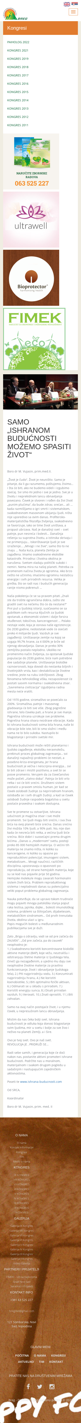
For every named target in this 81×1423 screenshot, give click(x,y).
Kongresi (21, 1152)
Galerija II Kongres (22, 1258)
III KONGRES (21, 1203)
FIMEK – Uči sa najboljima (21, 1277)
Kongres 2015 (17, 92)
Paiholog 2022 (18, 42)
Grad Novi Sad (21, 1282)
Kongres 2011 (17, 125)
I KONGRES (21, 1212)
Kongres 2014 (17, 100)
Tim (22, 1157)
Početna (22, 1355)
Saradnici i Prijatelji (21, 1286)
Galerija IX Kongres (21, 1226)
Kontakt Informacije (21, 1147)
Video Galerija (21, 1263)
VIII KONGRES (22, 1179)
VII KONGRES (21, 1184)
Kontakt (56, 1362)
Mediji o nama (21, 1161)
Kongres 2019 (17, 59)
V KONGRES (22, 1193)
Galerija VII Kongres (21, 1235)
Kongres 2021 (17, 50)
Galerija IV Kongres (21, 1249)
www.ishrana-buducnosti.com (41, 1082)
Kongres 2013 (17, 108)
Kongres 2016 (17, 84)
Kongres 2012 (17, 117)
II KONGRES (22, 1208)
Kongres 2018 (17, 67)
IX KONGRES (21, 1175)
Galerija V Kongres (22, 1245)
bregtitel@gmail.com (21, 1311)
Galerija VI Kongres (21, 1240)
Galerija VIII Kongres (22, 1230)
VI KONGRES (21, 1189)
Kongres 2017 (17, 75)
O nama (21, 1143)
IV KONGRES (21, 1198)
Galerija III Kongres (21, 1254)
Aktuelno (26, 1362)
